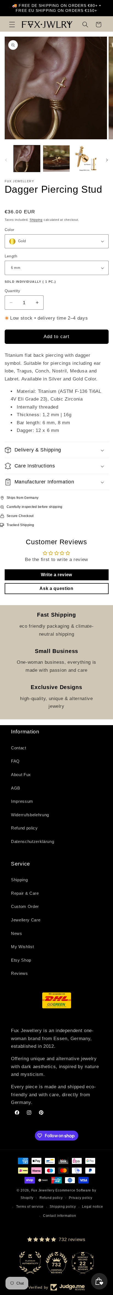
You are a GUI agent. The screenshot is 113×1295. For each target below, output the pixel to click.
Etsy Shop (21, 960)
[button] (12, 24)
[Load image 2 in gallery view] (56, 158)
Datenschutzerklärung (32, 841)
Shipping (36, 219)
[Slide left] (6, 160)
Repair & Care (25, 893)
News (16, 933)
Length (11, 256)
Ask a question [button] (56, 588)
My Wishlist (22, 946)
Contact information (59, 1216)
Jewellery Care (25, 920)
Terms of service (30, 1207)
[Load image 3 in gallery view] (86, 158)
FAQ (15, 761)
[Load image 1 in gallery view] (27, 158)
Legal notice (92, 1207)
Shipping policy (63, 1207)
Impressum (22, 801)
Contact (18, 748)
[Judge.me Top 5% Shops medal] (83, 1263)
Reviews (19, 973)
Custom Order (25, 906)
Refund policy (24, 828)
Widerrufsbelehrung (30, 814)
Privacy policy (80, 1198)
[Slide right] (107, 160)
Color (10, 229)
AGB (15, 788)
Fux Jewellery (43, 1190)
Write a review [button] (56, 574)
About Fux (21, 774)
